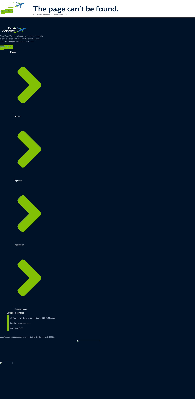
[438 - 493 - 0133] (8, 328)
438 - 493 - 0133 (16, 328)
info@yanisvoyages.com (20, 323)
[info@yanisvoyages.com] (8, 323)
